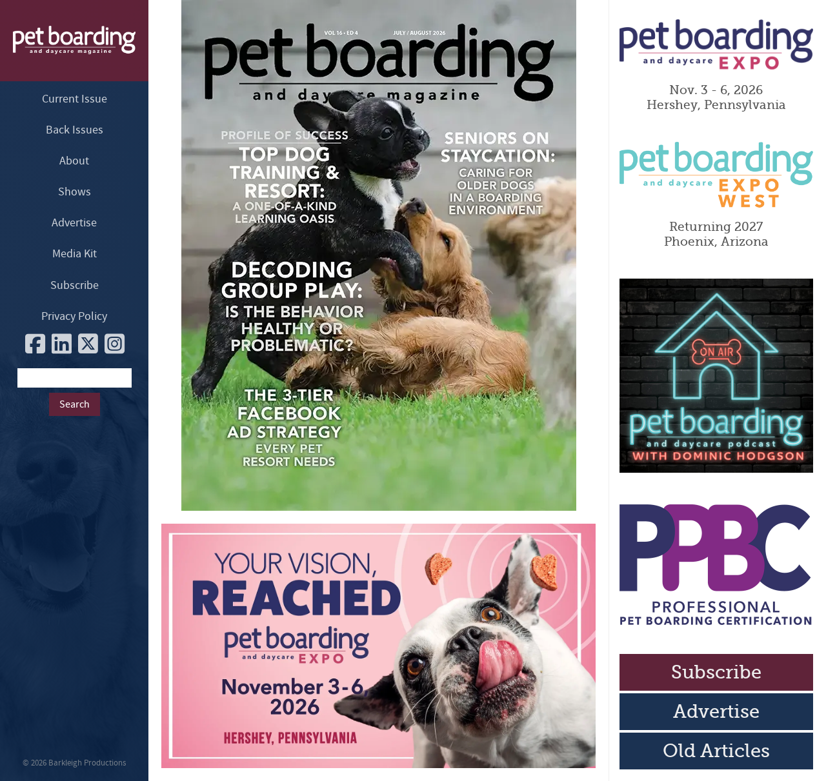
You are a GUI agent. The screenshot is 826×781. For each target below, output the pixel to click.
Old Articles (716, 751)
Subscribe (74, 285)
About (74, 160)
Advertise (74, 222)
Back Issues (74, 130)
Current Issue (74, 99)
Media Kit (74, 253)
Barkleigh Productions (87, 763)
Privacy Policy (74, 316)
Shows (74, 191)
